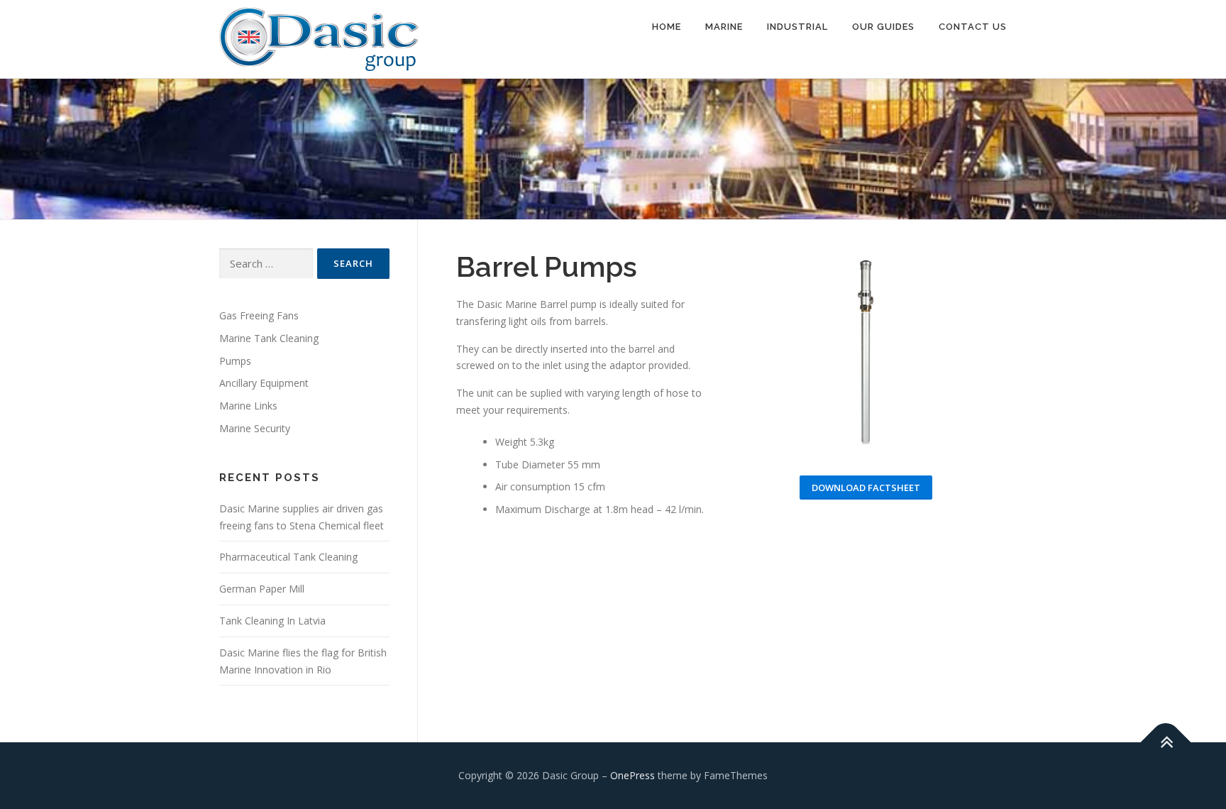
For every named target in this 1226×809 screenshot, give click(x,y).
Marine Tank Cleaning (269, 338)
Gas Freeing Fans (259, 315)
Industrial (797, 26)
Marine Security (254, 428)
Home (666, 26)
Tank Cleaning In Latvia (272, 620)
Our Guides (883, 26)
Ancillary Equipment (264, 383)
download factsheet (866, 487)
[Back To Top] (1166, 742)
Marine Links (248, 405)
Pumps (235, 361)
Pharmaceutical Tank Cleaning (288, 556)
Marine (724, 26)
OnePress (632, 775)
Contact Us (973, 26)
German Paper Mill (261, 588)
